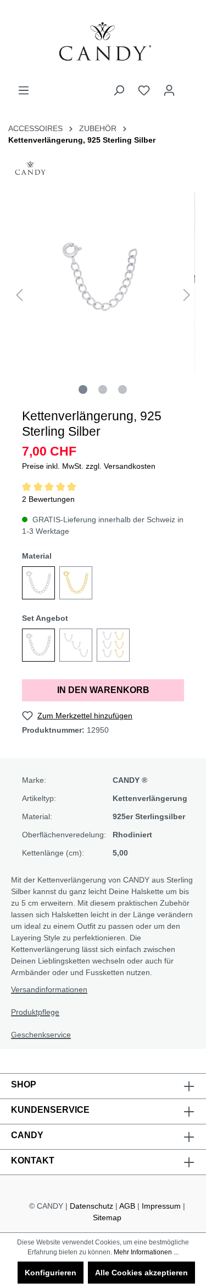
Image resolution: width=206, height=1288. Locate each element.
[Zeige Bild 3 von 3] (122, 389)
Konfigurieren (50, 1272)
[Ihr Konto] (169, 90)
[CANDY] (30, 171)
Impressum (161, 1206)
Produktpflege (35, 1012)
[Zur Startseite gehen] (103, 42)
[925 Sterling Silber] (38, 582)
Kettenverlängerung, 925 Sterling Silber (81, 140)
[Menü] (23, 90)
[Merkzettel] (144, 90)
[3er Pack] (75, 645)
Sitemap (107, 1217)
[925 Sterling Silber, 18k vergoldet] (75, 582)
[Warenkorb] (188, 86)
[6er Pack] (113, 645)
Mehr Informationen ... (146, 1252)
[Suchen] (118, 90)
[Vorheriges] (19, 295)
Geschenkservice (41, 1034)
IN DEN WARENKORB (103, 690)
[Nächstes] (187, 295)
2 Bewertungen (48, 499)
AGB (127, 1206)
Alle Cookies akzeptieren (141, 1272)
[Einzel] (38, 645)
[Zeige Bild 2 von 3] (102, 389)
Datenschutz (91, 1206)
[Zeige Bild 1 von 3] (83, 389)
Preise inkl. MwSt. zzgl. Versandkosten (88, 466)
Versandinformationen (49, 989)
